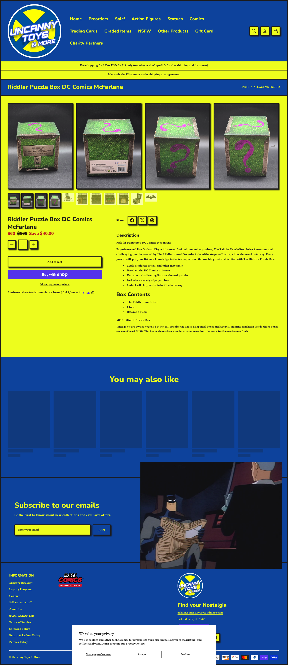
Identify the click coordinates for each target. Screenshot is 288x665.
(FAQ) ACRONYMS (22, 616)
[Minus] (12, 244)
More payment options (55, 284)
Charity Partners (86, 43)
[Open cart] (275, 31)
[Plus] (34, 244)
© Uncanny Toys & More (24, 657)
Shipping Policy (19, 629)
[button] (273, 146)
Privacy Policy (18, 642)
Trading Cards (84, 31)
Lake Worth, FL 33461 (191, 619)
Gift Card (204, 31)
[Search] (253, 31)
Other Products (173, 31)
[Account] (264, 31)
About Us (15, 609)
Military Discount (20, 583)
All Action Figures (267, 87)
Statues (175, 19)
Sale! (120, 19)
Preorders (98, 19)
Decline (185, 654)
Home (76, 19)
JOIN (101, 530)
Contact (14, 596)
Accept (141, 654)
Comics (197, 19)
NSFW (144, 31)
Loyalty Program (20, 589)
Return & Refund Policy (24, 635)
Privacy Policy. (135, 644)
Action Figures (146, 19)
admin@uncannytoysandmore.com (200, 613)
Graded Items (117, 31)
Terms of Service (20, 622)
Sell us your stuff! (20, 602)
